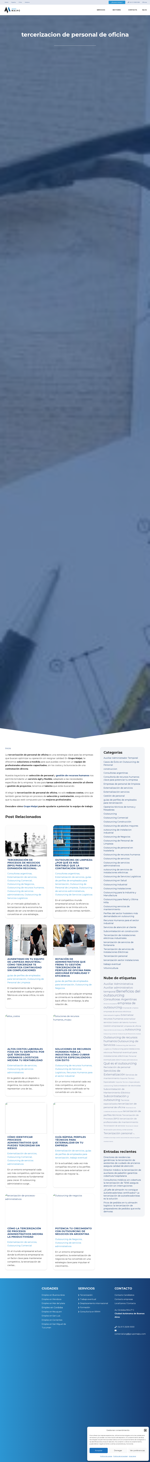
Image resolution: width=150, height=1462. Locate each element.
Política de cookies (106, 1456)
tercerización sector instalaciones (121, 960)
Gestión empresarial (113, 1026)
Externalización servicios (116, 792)
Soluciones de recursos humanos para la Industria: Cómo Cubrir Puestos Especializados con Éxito (73, 1055)
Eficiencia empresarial (110, 1004)
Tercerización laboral (132, 1126)
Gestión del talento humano (124, 1022)
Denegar (118, 1450)
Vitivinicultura (111, 968)
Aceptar (98, 1450)
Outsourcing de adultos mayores (121, 826)
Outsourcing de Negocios (20, 884)
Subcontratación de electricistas (127, 1086)
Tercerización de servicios (114, 1126)
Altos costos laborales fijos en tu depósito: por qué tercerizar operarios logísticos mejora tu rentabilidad (25, 1055)
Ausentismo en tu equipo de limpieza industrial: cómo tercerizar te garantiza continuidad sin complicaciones (25, 965)
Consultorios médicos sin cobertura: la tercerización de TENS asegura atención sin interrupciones (122, 1183)
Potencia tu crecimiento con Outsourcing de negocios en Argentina (73, 1231)
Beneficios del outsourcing (122, 993)
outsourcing (133, 1029)
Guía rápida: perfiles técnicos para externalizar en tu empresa (70, 1141)
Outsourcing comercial (110, 1034)
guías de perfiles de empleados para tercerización (73, 880)
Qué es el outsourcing (120, 1063)
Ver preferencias (137, 1450)
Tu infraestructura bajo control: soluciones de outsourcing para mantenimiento (122, 1137)
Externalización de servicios (22, 877)
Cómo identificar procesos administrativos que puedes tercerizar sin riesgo (23, 1143)
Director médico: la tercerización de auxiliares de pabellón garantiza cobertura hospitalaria (122, 1173)
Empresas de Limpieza (130, 1008)
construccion (110, 769)
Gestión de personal (114, 796)
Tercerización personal (116, 956)
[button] (145, 1430)
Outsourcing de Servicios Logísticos (73, 894)
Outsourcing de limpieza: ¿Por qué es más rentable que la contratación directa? (74, 864)
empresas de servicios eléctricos (117, 1012)
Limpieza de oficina (132, 1026)
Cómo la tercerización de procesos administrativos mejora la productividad (25, 1232)
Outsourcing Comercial (19, 880)
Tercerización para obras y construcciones (118, 1130)
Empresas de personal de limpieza (122, 784)
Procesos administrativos (128, 1060)
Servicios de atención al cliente (120, 927)
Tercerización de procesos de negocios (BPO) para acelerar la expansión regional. (24, 864)
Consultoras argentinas (19, 873)
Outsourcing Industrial (115, 884)
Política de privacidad (120, 1456)
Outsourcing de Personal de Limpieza (129, 1034)
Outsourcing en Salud (115, 880)
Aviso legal (132, 1456)
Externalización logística (112, 1015)
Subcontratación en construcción (121, 931)
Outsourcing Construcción (117, 821)
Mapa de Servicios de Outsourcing (114, 1030)
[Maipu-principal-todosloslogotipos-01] (12, 10)
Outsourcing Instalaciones (117, 888)
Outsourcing (110, 814)
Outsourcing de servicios (117, 858)
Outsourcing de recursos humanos (25, 887)
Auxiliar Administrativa (118, 983)
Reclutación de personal (117, 1067)
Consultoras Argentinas (120, 999)
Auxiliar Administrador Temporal (121, 758)
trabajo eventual (78, 1157)
